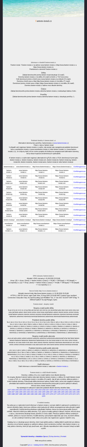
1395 (58, 392)
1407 (13, 392)
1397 (51, 392)
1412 (66, 390)
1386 (20, 394)
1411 (70, 390)
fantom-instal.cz (62, 366)
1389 (9, 394)
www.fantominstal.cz (61, 143)
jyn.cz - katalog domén (36, 445)
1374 (66, 394)
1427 (9, 390)
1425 (17, 390)
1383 (32, 394)
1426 (13, 390)
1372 (74, 394)
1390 (78, 392)
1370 (43, 396)
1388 (13, 394)
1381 (39, 394)
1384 (28, 394)
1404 (24, 392)
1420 (36, 390)
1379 (47, 394)
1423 (24, 390)
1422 (28, 390)
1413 (62, 390)
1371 (78, 394)
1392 (70, 392)
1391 (74, 392)
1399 (43, 392)
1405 (20, 392)
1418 (43, 390)
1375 (62, 394)
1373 (70, 394)
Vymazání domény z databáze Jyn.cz (34, 436)
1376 (58, 394)
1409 (78, 390)
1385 (24, 394)
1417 (47, 390)
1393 (66, 392)
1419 (39, 390)
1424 (20, 390)
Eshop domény (54, 436)
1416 (51, 390)
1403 (28, 392)
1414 (59, 390)
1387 (16, 394)
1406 (16, 392)
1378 (51, 394)
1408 (9, 392)
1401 (36, 392)
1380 (43, 394)
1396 (55, 392)
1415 (55, 390)
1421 (32, 390)
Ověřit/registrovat (79, 167)
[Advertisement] (43, 41)
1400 (39, 392)
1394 (62, 392)
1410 (74, 390)
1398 (47, 392)
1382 (36, 394)
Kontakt (63, 436)
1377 (55, 394)
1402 (32, 392)
